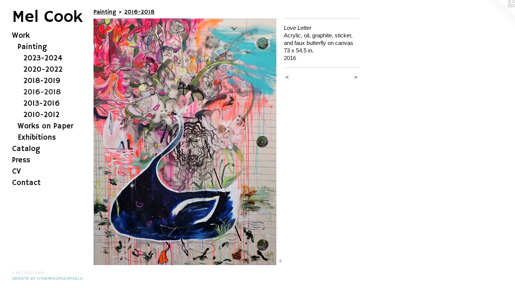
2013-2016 (41, 103)
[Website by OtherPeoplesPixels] (500, 15)
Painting (32, 47)
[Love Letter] (184, 141)
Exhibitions (37, 137)
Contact (26, 183)
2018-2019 (41, 81)
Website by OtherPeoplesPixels (47, 278)
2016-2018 (42, 92)
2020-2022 (43, 69)
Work (21, 35)
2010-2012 (41, 115)
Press (21, 160)
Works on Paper (45, 126)
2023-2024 (42, 58)
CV (16, 171)
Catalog (26, 149)
